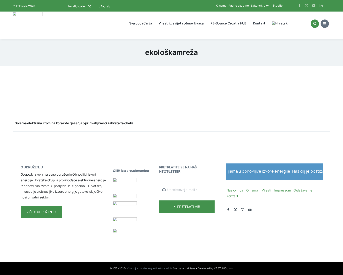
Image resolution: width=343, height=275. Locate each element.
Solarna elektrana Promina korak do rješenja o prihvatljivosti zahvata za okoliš (74, 123)
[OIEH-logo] (27, 13)
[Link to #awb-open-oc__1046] (315, 23)
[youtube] (313, 5)
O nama (252, 190)
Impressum (282, 190)
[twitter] (306, 5)
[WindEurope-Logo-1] (125, 179)
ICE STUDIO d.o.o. (223, 268)
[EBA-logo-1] (125, 203)
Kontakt (233, 196)
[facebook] (299, 5)
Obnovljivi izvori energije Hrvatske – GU (149, 268)
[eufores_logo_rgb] (121, 230)
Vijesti (267, 190)
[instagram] (242, 209)
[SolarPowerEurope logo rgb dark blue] (125, 195)
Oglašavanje (302, 190)
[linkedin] (321, 5)
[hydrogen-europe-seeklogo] (125, 219)
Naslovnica (235, 190)
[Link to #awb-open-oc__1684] (325, 23)
